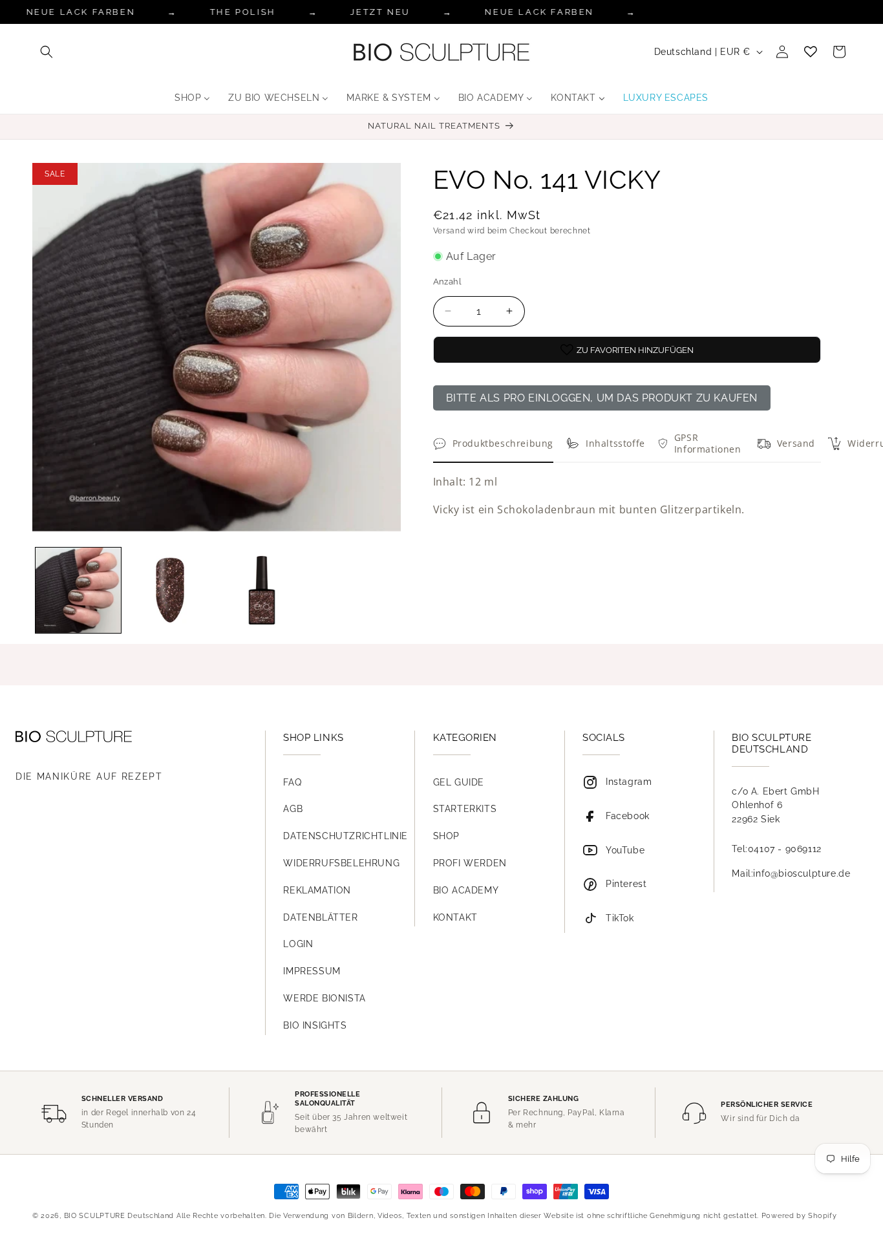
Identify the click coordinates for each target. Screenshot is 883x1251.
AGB (293, 809)
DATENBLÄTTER (320, 917)
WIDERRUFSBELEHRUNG (341, 863)
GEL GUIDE (458, 782)
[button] (46, 51)
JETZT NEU (380, 12)
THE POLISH (243, 12)
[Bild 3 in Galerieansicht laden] (261, 590)
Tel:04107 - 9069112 (776, 849)
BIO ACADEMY (466, 890)
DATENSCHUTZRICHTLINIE (345, 836)
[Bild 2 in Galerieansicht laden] (170, 590)
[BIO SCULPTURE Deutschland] (127, 737)
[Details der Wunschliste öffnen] (810, 51)
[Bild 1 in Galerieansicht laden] (78, 590)
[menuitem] (192, 97)
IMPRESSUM (311, 971)
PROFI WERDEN (470, 863)
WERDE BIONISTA (324, 998)
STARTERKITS (465, 809)
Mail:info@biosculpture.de (791, 873)
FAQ (292, 782)
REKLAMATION (317, 890)
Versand (449, 230)
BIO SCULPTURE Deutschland (119, 1216)
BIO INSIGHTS (314, 1025)
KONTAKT (455, 917)
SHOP (446, 836)
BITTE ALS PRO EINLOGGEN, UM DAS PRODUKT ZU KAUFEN (602, 398)
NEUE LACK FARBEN (539, 12)
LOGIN (298, 944)
